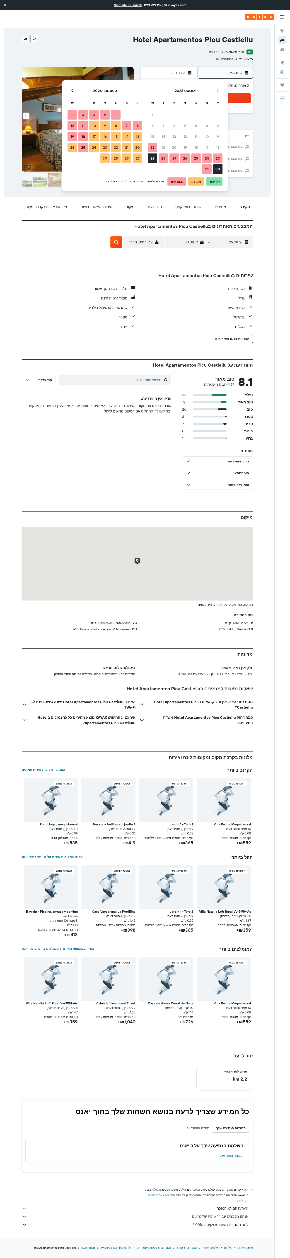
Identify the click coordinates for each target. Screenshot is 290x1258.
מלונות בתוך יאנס (231, 1156)
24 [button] (207, 158)
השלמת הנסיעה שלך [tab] (231, 1128)
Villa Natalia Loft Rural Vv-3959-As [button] (225, 911)
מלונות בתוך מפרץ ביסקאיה (115, 1247)
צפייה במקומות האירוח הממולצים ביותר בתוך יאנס (58, 949)
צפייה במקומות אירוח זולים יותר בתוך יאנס (52, 857)
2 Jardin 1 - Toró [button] (181, 824)
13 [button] (174, 136)
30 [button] (217, 169)
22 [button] (152, 147)
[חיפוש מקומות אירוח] (282, 40)
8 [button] (153, 125)
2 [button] (218, 125)
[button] (5, 5)
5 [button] (185, 125)
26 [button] (185, 158)
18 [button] (196, 147)
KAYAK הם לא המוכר (232, 1208)
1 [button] (152, 115)
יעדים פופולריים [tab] (197, 1128)
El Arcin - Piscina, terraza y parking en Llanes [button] (51, 913)
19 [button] (185, 147)
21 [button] (163, 147)
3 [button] (207, 125)
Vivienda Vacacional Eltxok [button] (115, 1003)
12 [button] (185, 136)
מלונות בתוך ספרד (186, 1247)
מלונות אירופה (211, 1247)
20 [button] (174, 147)
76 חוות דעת (218, 52)
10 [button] (207, 136)
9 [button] (218, 136)
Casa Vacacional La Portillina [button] (113, 911)
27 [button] (174, 158)
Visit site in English (128, 5)
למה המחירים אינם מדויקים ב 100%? (220, 1224)
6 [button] (174, 125)
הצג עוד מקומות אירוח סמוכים (43, 770)
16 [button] (218, 147)
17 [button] (206, 147)
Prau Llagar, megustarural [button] (59, 824)
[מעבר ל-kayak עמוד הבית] (259, 17)
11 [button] (196, 136)
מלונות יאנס (88, 1247)
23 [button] (218, 158)
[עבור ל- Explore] (282, 62)
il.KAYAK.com (245, 1247)
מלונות (228, 1247)
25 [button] (196, 158)
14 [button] (163, 136)
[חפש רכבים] (282, 49)
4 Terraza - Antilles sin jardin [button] (114, 824)
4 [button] (196, 125)
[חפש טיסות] (282, 30)
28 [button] (163, 158)
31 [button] (207, 169)
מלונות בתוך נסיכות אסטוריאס (154, 1247)
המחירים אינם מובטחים (161, 1195)
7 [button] (163, 125)
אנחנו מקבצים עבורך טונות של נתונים (220, 1216)
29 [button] (152, 158)
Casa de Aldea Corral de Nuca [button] (170, 1003)
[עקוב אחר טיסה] (282, 72)
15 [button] (152, 136)
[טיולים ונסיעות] (282, 85)
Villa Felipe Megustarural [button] (232, 824)
